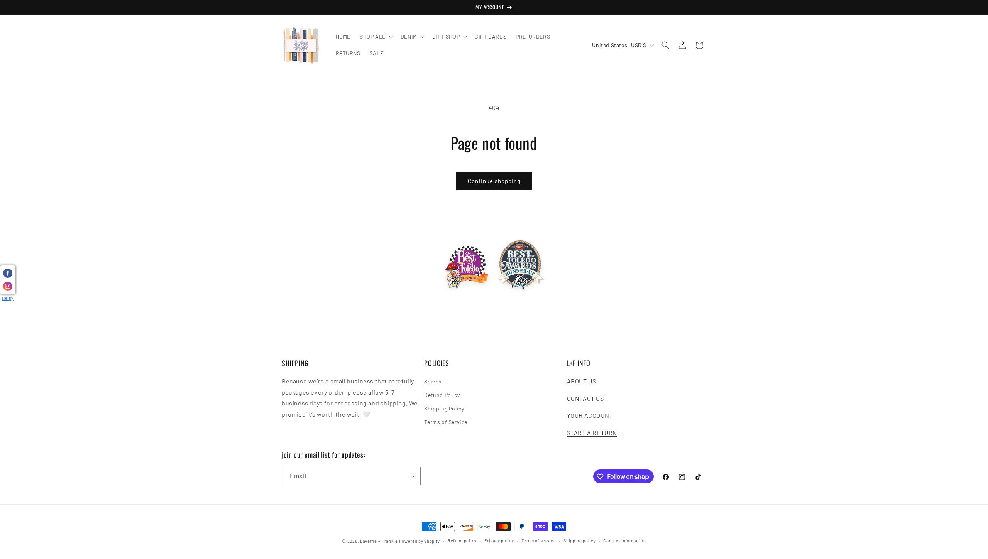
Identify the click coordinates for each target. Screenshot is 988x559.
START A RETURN (592, 432)
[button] (375, 37)
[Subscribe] (411, 476)
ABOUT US (581, 381)
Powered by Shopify (419, 541)
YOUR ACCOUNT (590, 415)
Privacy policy (499, 540)
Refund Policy (442, 395)
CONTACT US (585, 398)
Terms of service (538, 540)
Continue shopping (494, 180)
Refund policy (462, 540)
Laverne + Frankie (379, 541)
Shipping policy (579, 540)
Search (433, 381)
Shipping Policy (444, 408)
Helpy (8, 298)
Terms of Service (445, 422)
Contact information (624, 540)
